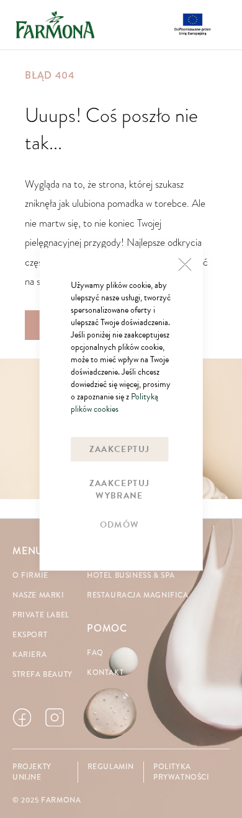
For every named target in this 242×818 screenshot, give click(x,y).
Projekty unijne (32, 772)
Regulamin (110, 767)
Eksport (29, 635)
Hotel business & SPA (131, 575)
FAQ (95, 653)
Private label (40, 615)
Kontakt (105, 673)
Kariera (29, 655)
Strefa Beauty (42, 674)
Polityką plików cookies (114, 402)
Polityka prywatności (181, 772)
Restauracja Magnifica (138, 595)
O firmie (30, 575)
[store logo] (55, 24)
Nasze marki (38, 595)
